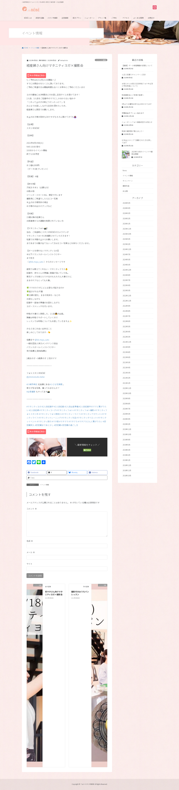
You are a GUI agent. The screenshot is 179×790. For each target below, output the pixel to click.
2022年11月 (127, 300)
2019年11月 (127, 429)
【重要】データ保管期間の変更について (137, 65)
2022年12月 (127, 295)
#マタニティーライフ (71, 413)
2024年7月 (126, 254)
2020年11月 (127, 388)
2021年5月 (126, 362)
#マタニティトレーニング (50, 417)
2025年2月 (126, 244)
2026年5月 (126, 203)
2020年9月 (126, 398)
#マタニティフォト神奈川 (50, 413)
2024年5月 (126, 259)
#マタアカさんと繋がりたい (90, 421)
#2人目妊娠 (59, 406)
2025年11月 (127, 228)
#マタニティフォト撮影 (84, 410)
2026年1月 (126, 223)
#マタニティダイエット (87, 417)
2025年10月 (127, 234)
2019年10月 (127, 434)
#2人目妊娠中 (48, 406)
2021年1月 (126, 383)
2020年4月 (126, 419)
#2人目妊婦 (34, 410)
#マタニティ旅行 (44, 421)
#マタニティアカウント (91, 413)
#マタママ (63, 421)
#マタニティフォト (65, 410)
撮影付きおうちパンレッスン (80, 593)
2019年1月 (126, 460)
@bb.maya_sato (36, 261)
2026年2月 (126, 218)
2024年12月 (127, 249)
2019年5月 (126, 445)
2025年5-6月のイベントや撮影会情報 (142, 152)
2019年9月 (126, 439)
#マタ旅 (55, 421)
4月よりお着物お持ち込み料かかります (137, 104)
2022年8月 (126, 311)
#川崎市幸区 (32, 384)
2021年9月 (126, 347)
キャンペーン (128, 180)
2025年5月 (126, 239)
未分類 (125, 191)
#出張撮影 (31, 391)
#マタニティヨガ (34, 406)
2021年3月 (126, 372)
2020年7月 (126, 408)
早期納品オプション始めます (133, 113)
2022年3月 (126, 336)
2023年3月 (126, 290)
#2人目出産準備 (71, 406)
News (125, 170)
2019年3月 (126, 450)
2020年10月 (127, 393)
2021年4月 (126, 367)
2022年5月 (126, 326)
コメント (32, 508)
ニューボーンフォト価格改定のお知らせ (137, 122)
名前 (30, 540)
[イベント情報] (34, 675)
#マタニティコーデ (47, 410)
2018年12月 (127, 465)
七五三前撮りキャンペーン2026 (134, 74)
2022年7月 (126, 316)
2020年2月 (126, 424)
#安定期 (57, 425)
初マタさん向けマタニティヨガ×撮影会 (54, 593)
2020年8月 (126, 403)
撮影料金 (126, 186)
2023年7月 (126, 280)
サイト (29, 563)
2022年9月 (126, 306)
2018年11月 (127, 470)
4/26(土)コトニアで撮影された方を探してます (137, 141)
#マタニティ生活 (68, 417)
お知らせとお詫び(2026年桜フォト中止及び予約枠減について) (137, 84)
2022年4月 (126, 331)
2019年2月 (126, 455)
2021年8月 (126, 352)
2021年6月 (126, 357)
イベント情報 (101, 60)
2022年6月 (126, 321)
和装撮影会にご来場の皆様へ (133, 95)
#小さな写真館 (56, 384)
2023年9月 (126, 275)
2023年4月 (126, 285)
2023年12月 (127, 270)
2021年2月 (126, 378)
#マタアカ (73, 421)
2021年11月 (127, 342)
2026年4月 (126, 208)
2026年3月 (126, 213)
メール (31, 552)
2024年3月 (126, 264)
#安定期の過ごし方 (69, 425)
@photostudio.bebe (36, 376)
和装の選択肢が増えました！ (133, 131)
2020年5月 (126, 414)
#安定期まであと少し (44, 425)
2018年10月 (127, 475)
